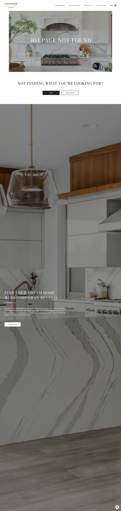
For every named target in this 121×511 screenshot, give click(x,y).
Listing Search (60, 5)
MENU (111, 5)
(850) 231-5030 (100, 5)
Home (51, 93)
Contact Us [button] (13, 324)
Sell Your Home (74, 5)
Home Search (70, 93)
